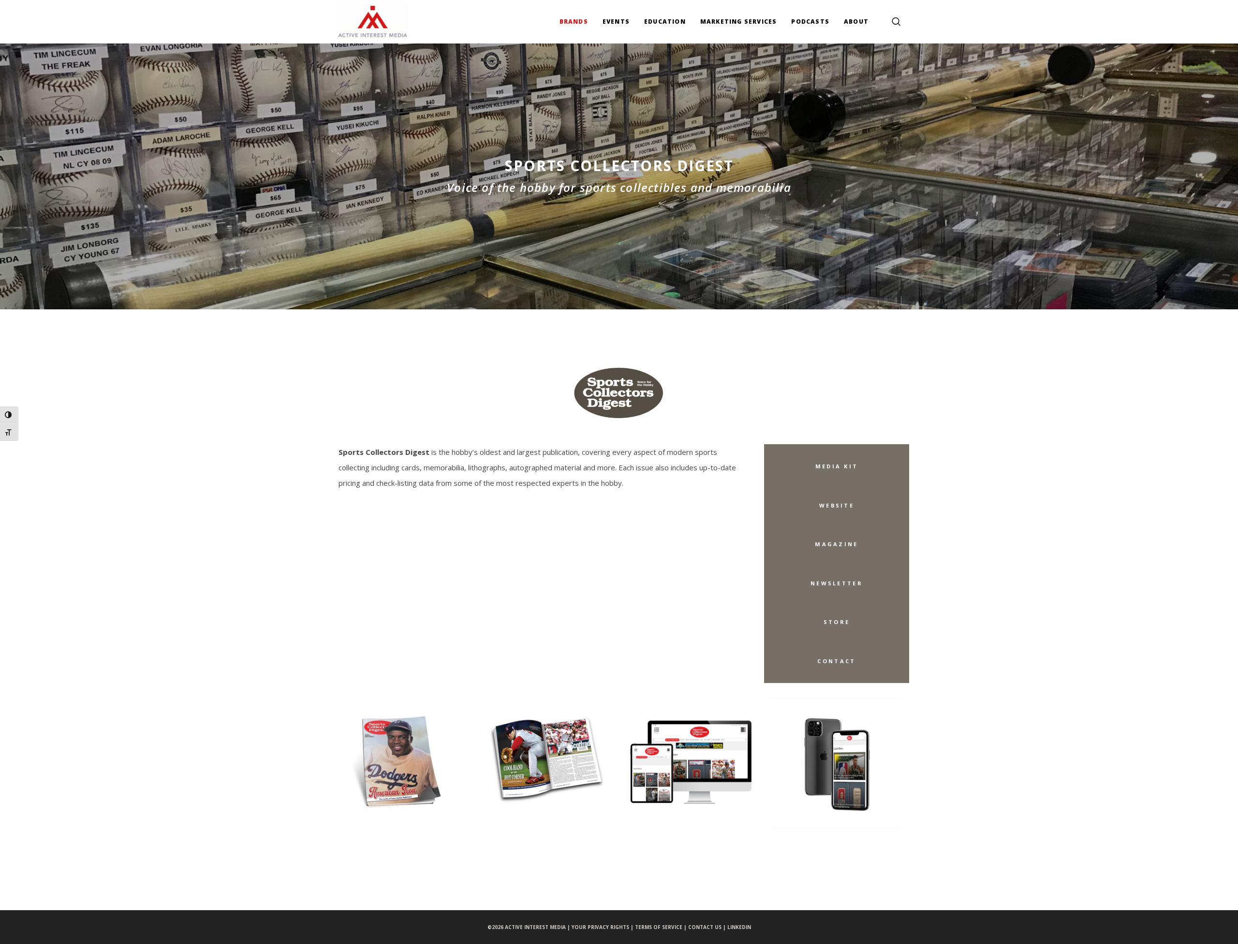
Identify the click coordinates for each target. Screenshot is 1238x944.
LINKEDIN (739, 927)
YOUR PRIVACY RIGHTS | (603, 927)
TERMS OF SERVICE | (661, 927)
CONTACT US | (707, 927)
